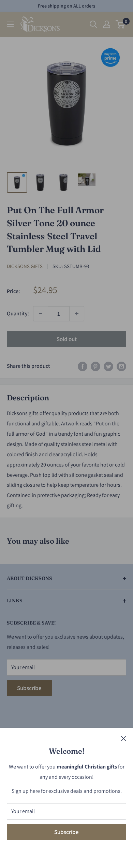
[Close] (123, 738)
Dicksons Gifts (25, 266)
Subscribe (66, 832)
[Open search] (93, 24)
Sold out (67, 339)
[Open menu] (10, 24)
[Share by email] (121, 366)
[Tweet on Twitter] (108, 366)
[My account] (106, 24)
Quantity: (18, 313)
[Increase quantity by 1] (77, 313)
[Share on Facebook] (82, 366)
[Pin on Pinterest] (95, 366)
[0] (120, 24)
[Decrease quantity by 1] (40, 313)
